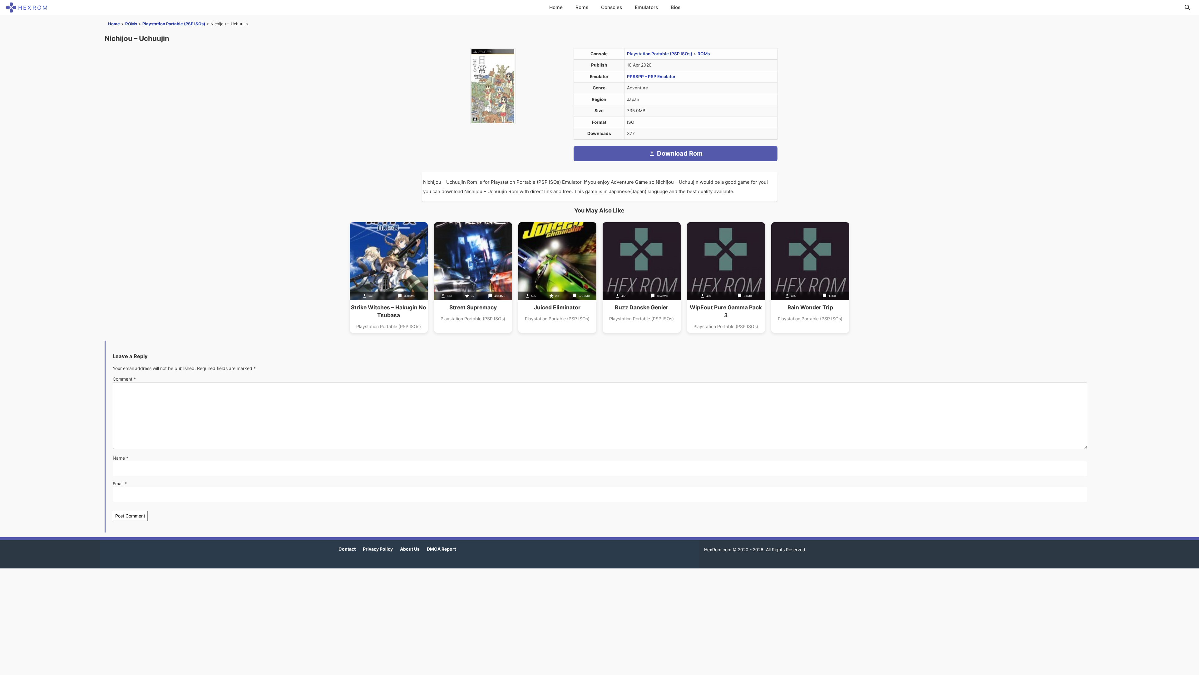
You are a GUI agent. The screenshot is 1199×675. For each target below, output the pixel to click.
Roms (581, 7)
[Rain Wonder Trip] (810, 277)
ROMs (131, 23)
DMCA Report (441, 549)
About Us (410, 549)
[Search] (1187, 7)
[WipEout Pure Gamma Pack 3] (726, 277)
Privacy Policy (378, 549)
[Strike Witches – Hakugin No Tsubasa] (389, 277)
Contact (347, 549)
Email (120, 483)
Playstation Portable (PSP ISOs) (173, 23)
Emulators (646, 7)
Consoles (611, 7)
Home (556, 7)
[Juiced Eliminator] (557, 277)
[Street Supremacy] (473, 277)
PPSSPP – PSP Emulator (651, 76)
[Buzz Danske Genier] (642, 277)
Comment (124, 379)
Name (120, 458)
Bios (675, 7)
